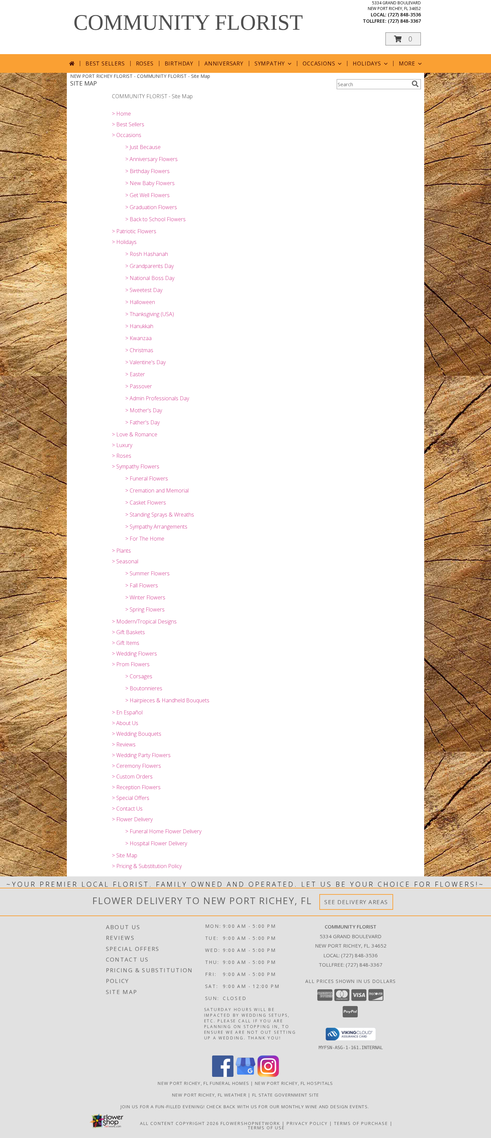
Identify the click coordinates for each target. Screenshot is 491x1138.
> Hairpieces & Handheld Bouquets (167, 700)
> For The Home (144, 538)
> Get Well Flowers (147, 195)
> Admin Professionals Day (157, 398)
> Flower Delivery (132, 819)
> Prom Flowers (131, 664)
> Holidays (124, 242)
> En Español (127, 712)
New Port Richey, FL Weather (209, 1095)
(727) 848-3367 (404, 21)
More (407, 63)
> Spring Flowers (145, 609)
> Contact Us (127, 808)
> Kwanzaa (138, 338)
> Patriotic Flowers (134, 231)
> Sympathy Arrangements (156, 526)
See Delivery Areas (356, 902)
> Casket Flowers (145, 502)
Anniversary (223, 63)
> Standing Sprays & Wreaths (159, 514)
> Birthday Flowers (147, 171)
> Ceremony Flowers (136, 765)
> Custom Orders (132, 776)
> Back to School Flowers (155, 219)
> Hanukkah (139, 326)
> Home (121, 113)
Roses (145, 63)
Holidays (367, 63)
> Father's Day (142, 422)
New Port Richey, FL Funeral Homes (203, 1083)
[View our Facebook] (222, 1075)
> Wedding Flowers (134, 653)
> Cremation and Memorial (157, 490)
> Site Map (124, 855)
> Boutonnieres (143, 688)
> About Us (125, 723)
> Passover (138, 386)
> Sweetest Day (143, 290)
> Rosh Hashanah (146, 254)
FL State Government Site (285, 1095)
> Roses (121, 455)
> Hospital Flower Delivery (156, 843)
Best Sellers (105, 63)
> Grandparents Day (149, 266)
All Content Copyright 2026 (179, 1123)
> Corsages (138, 676)
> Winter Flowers (145, 597)
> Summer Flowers (147, 573)
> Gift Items (125, 643)
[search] (415, 84)
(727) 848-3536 (404, 14)
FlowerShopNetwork (250, 1123)
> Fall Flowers (141, 585)
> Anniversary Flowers (151, 159)
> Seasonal (125, 561)
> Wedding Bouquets (136, 733)
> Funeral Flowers (146, 478)
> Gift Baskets (128, 632)
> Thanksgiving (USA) (149, 314)
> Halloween (140, 302)
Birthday (179, 63)
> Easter (135, 374)
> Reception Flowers (136, 787)
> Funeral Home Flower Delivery (163, 831)
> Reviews (124, 744)
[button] (403, 38)
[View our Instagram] (268, 1075)
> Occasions (126, 135)
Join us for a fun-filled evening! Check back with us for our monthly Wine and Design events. (246, 1107)
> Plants (121, 550)
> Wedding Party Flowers (141, 755)
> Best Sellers (128, 124)
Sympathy (270, 63)
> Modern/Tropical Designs (144, 621)
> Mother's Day (143, 410)
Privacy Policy (307, 1123)
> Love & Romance (134, 434)
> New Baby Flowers (150, 183)
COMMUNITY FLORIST (188, 22)
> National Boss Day (149, 278)
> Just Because (143, 147)
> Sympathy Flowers (135, 466)
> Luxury (122, 445)
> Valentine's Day (145, 362)
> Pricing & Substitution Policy (147, 866)
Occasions (319, 63)
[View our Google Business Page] (245, 1075)
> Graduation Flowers (151, 207)
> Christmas (139, 350)
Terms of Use (266, 1128)
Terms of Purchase (361, 1123)
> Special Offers (130, 798)
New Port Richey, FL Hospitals (294, 1083)
